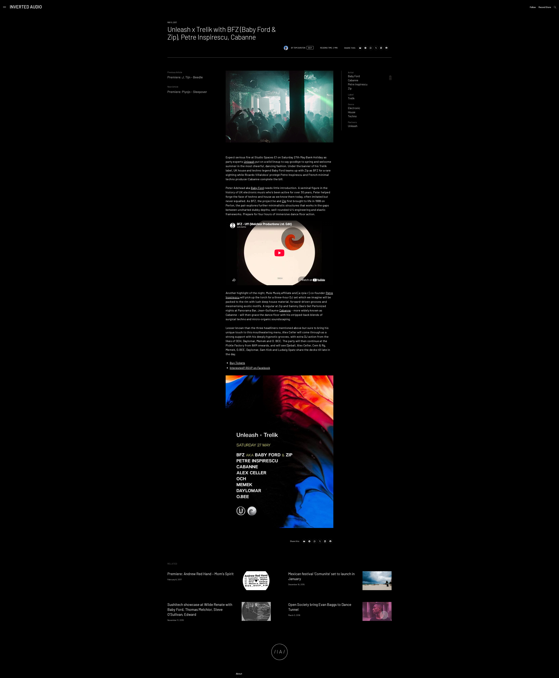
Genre (351, 104)
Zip (284, 201)
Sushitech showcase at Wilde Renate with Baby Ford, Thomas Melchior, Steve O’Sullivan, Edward (199, 609)
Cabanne (285, 310)
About (239, 673)
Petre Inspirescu (357, 84)
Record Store (544, 7)
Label (351, 94)
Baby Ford (257, 188)
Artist (351, 72)
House (351, 112)
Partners (352, 122)
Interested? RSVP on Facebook (250, 367)
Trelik (351, 98)
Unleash (249, 161)
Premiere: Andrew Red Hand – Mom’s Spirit (200, 574)
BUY (310, 47)
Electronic (354, 108)
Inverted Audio (26, 6)
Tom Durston (299, 48)
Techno (352, 116)
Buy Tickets (237, 362)
